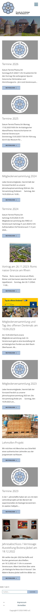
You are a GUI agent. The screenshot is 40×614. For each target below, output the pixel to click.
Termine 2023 (10, 491)
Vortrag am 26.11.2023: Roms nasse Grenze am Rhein (19, 268)
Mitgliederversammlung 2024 (19, 176)
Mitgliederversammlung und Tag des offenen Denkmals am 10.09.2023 (20, 325)
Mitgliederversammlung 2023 (19, 383)
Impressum (21, 602)
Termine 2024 (10, 209)
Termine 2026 (10, 64)
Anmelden (22, 605)
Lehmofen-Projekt (12, 442)
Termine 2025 (10, 118)
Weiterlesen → (11, 88)
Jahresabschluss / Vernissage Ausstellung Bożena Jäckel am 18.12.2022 (19, 547)
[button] (37, 4)
